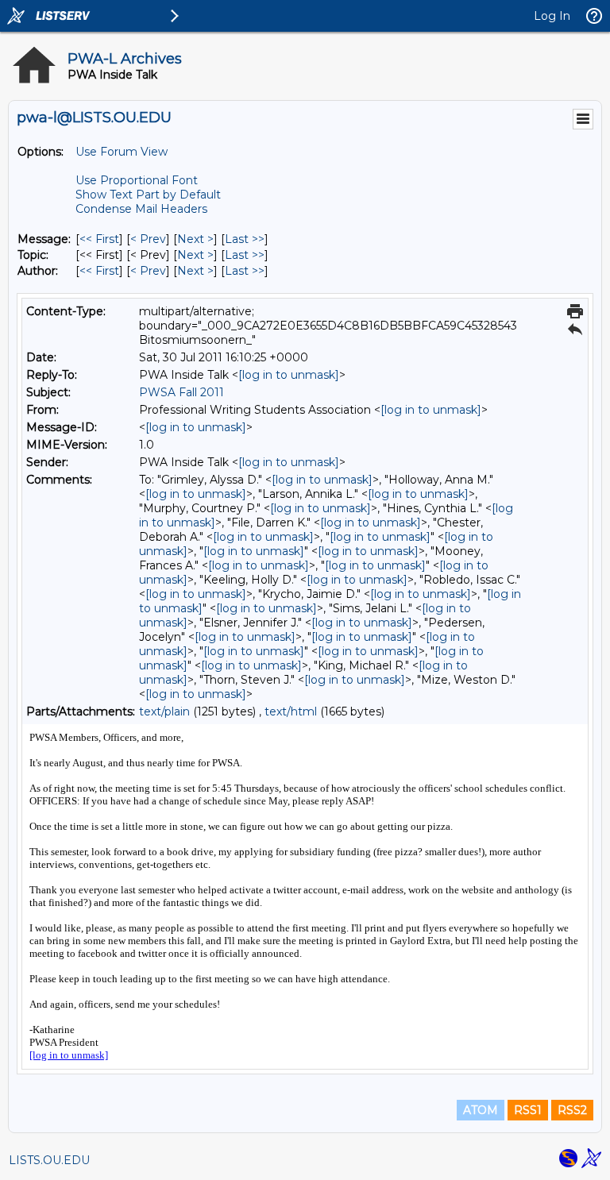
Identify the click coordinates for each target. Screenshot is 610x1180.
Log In (552, 16)
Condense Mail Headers (141, 209)
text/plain (164, 711)
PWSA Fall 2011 (181, 392)
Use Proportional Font (136, 180)
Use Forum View (121, 152)
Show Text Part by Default (148, 194)
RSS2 (572, 1110)
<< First (99, 239)
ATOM (480, 1110)
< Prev (148, 239)
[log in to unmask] (288, 375)
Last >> (244, 239)
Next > (195, 239)
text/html (290, 711)
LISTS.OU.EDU (49, 1160)
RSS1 (528, 1110)
